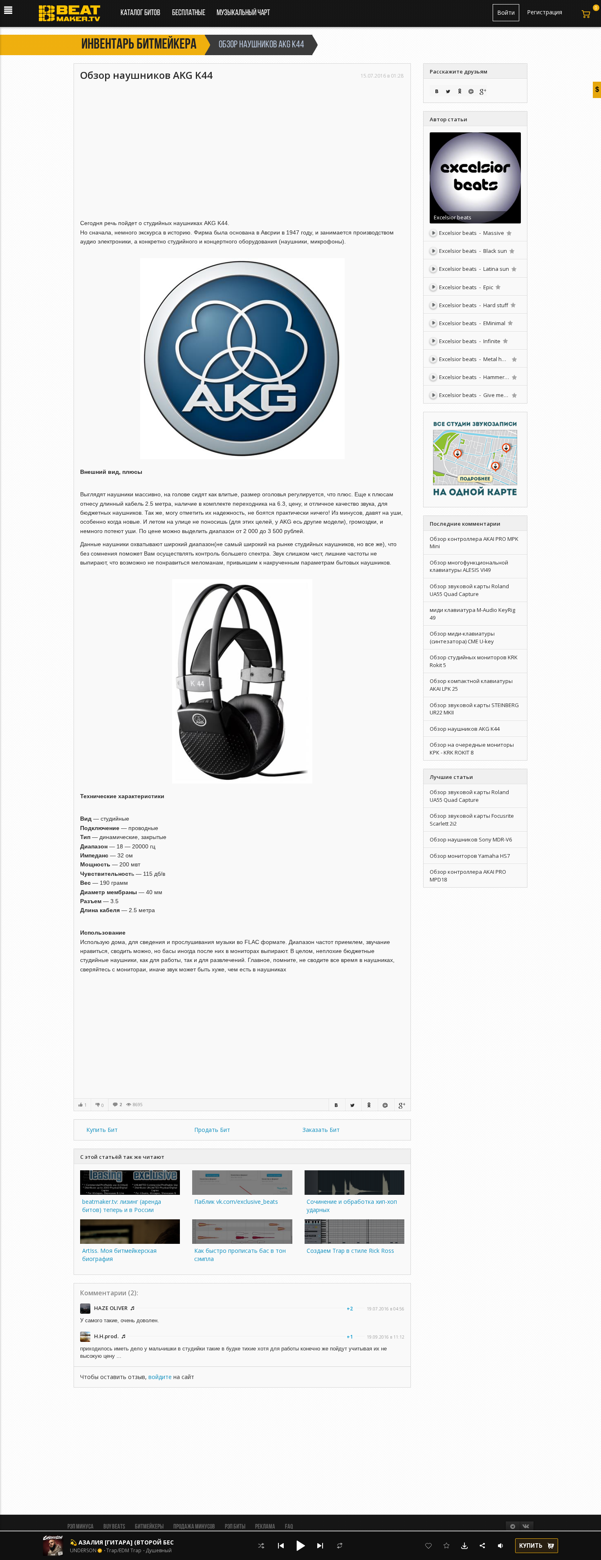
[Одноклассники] (369, 1105)
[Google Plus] (402, 1105)
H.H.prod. (106, 1336)
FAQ (289, 1527)
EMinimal (494, 323)
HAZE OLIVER (111, 1308)
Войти (506, 12)
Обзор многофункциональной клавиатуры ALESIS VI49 (469, 566)
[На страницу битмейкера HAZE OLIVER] (86, 1308)
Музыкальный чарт (243, 13)
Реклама (265, 1527)
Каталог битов (140, 13)
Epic (488, 287)
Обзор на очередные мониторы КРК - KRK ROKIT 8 (472, 748)
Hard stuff (495, 305)
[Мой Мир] (386, 1105)
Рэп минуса (80, 1527)
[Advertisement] (242, 143)
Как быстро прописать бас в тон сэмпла (240, 1255)
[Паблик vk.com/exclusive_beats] (242, 1192)
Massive (493, 233)
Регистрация (544, 12)
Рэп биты (235, 1527)
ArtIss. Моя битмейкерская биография (119, 1255)
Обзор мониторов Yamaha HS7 (470, 855)
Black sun (495, 250)
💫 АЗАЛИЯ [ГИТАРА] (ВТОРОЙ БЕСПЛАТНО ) (136, 1542)
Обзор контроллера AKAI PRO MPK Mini (474, 542)
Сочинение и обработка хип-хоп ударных (352, 1206)
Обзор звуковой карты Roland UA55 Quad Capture (469, 590)
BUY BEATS (114, 1527)
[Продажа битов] (72, 15)
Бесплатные (189, 13)
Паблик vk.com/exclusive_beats (236, 1201)
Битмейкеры (149, 1527)
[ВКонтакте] (337, 1105)
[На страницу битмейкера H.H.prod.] (86, 1336)
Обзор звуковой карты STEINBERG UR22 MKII (474, 708)
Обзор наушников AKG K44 (465, 728)
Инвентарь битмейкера (139, 45)
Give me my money (507, 395)
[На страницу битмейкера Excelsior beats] (475, 177)
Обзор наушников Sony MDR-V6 (471, 839)
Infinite (491, 341)
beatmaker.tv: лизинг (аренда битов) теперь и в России (121, 1206)
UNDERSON (83, 1550)
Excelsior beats (452, 217)
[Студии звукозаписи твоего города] (475, 459)
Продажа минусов (194, 1527)
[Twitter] (353, 1105)
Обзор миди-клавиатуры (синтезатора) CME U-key (462, 637)
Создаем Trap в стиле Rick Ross (350, 1250)
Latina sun (496, 268)
